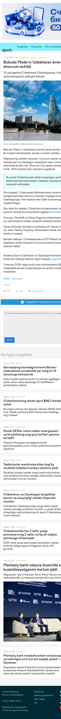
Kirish (9, 340)
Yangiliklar (22, 46)
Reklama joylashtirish (43, 695)
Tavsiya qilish (37, 291)
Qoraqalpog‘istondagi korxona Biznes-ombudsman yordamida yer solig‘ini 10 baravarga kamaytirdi (30, 371)
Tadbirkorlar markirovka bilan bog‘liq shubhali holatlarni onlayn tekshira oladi (30, 466)
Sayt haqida (39, 699)
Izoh (21, 291)
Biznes (19, 363)
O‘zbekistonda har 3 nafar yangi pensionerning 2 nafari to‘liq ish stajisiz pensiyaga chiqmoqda (30, 534)
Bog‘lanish (39, 692)
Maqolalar (36, 46)
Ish (35, 703)
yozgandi (55, 259)
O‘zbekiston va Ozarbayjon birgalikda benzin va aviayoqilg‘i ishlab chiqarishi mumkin (29, 498)
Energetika (20, 427)
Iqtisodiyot (21, 397)
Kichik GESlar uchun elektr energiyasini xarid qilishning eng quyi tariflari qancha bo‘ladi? (31, 434)
